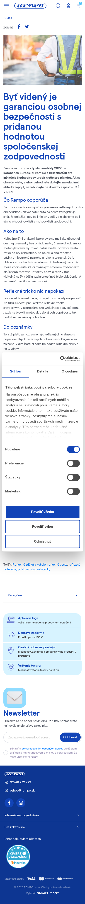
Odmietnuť (42, 541)
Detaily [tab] (42, 371)
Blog (9, 17)
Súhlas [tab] (15, 371)
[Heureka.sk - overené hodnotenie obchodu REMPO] (18, 856)
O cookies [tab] (70, 371)
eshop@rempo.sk (22, 790)
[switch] (73, 463)
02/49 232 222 (20, 782)
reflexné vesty (57, 564)
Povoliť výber (42, 526)
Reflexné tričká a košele (29, 564)
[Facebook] (18, 27)
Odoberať (70, 737)
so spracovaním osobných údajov (42, 748)
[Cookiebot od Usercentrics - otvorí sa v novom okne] (60, 359)
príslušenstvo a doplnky (34, 569)
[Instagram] (20, 802)
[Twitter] (26, 27)
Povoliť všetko (42, 512)
